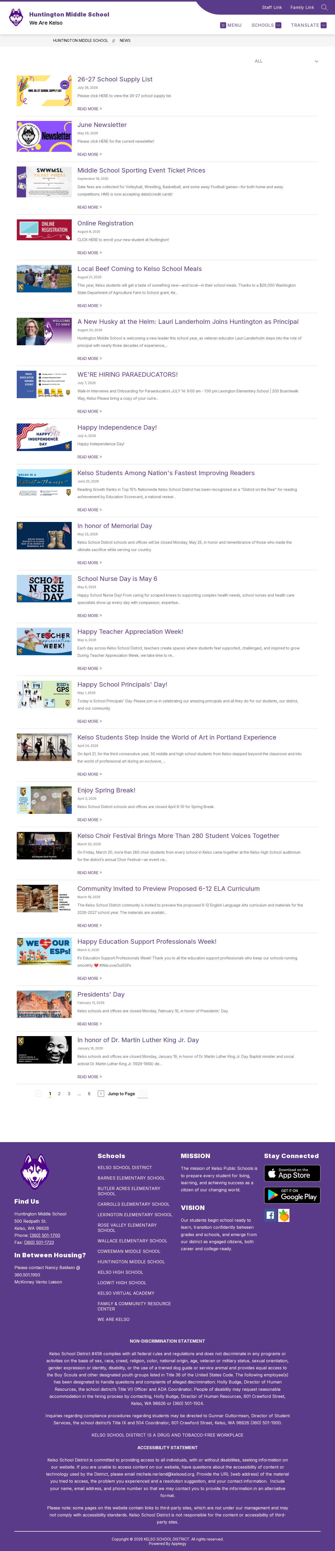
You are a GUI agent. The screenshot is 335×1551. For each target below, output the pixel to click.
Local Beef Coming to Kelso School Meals (139, 269)
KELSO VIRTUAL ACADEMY (126, 1293)
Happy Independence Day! (117, 427)
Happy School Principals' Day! (122, 684)
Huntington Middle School (80, 40)
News (125, 40)
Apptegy (178, 1543)
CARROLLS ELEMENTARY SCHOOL (134, 1204)
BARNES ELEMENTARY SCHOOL (131, 1178)
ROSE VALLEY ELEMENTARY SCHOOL (127, 1227)
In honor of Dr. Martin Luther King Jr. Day (138, 1040)
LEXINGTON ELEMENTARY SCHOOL (135, 1214)
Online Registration (105, 223)
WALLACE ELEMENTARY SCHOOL (132, 1240)
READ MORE (89, 109)
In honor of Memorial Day (114, 526)
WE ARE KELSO (114, 1319)
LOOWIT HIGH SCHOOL (122, 1282)
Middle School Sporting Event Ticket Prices (141, 170)
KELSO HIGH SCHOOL (120, 1272)
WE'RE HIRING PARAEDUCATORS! (127, 374)
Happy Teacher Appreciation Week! (130, 631)
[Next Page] (101, 1094)
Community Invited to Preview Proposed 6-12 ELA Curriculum (168, 888)
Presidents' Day (101, 994)
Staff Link (272, 7)
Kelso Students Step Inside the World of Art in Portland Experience (176, 737)
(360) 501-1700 (45, 1235)
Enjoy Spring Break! (106, 790)
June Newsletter (102, 125)
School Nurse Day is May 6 (117, 578)
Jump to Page (121, 1093)
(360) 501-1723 (39, 1242)
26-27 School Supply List (115, 79)
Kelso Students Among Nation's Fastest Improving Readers (166, 473)
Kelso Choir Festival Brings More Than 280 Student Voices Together (178, 836)
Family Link (302, 7)
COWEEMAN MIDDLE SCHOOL (129, 1251)
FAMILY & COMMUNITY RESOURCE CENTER (134, 1306)
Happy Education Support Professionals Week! (146, 941)
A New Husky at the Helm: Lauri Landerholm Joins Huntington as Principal (188, 321)
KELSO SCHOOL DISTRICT (125, 1167)
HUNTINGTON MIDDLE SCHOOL (131, 1261)
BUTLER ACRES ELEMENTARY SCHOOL (129, 1191)
